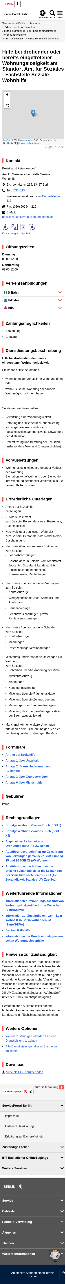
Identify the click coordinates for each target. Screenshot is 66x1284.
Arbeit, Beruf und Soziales (20, 26)
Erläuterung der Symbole (16, 233)
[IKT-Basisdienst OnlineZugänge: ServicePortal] (18, 1091)
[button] (33, 113)
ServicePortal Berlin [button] (17, 1105)
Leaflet (6, 140)
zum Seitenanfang (46, 1087)
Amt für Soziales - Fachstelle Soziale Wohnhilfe (32, 38)
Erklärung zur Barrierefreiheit (24, 1136)
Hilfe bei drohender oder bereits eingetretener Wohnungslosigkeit (30, 32)
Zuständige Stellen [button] (15, 1147)
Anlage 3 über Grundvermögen (27, 776)
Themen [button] (8, 1243)
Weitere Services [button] (14, 1168)
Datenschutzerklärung (19, 1126)
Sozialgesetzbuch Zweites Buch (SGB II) (33, 825)
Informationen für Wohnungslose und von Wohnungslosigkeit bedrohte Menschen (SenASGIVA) (35, 905)
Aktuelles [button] (9, 1232)
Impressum (12, 1115)
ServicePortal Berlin (13, 23)
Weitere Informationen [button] (18, 1254)
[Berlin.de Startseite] (11, 4)
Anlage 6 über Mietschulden (25, 782)
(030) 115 (19, 190)
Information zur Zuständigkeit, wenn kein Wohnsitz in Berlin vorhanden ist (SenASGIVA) (34, 920)
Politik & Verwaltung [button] (17, 1222)
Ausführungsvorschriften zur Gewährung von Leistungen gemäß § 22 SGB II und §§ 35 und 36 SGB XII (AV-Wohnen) (35, 856)
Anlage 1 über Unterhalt (22, 760)
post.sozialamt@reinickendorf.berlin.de (27, 216)
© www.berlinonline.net (29, 143)
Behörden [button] (9, 1211)
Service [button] (7, 1200)
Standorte (34, 23)
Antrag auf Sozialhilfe (20, 754)
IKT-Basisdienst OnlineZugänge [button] (25, 1157)
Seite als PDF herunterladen (24, 1072)
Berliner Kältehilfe (18, 930)
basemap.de (25, 140)
